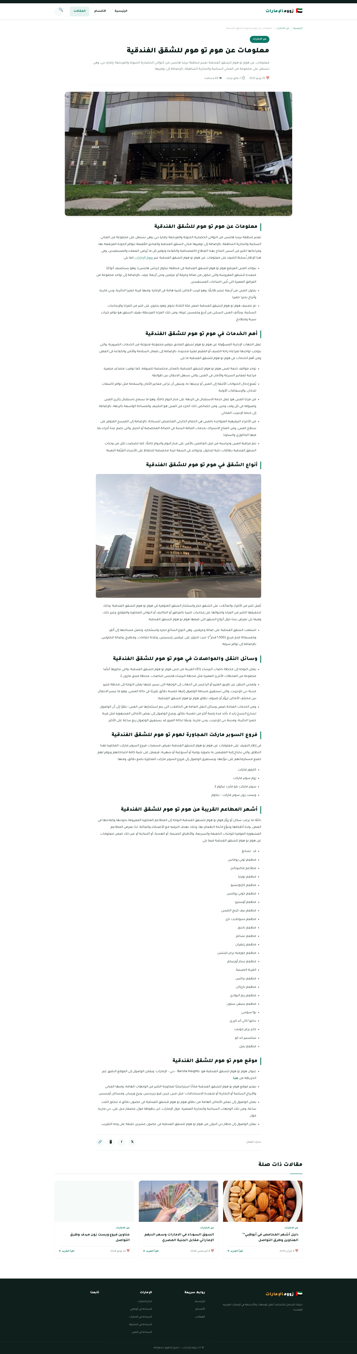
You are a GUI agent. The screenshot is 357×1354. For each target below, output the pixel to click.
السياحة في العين (142, 1332)
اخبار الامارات (144, 1301)
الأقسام (100, 11)
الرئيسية (121, 11)
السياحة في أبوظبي (141, 1309)
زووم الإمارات (143, 258)
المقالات (80, 11)
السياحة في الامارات (140, 1317)
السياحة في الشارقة (140, 1324)
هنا (235, 1078)
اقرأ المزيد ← (235, 1251)
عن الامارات (282, 28)
